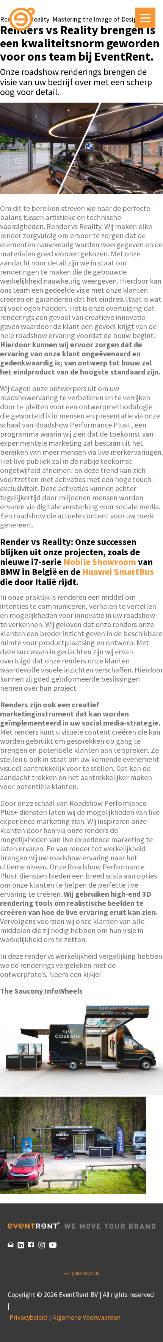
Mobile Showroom (99, 562)
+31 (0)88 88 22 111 (82, 1273)
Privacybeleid (28, 1317)
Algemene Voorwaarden (87, 1317)
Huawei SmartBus (118, 571)
